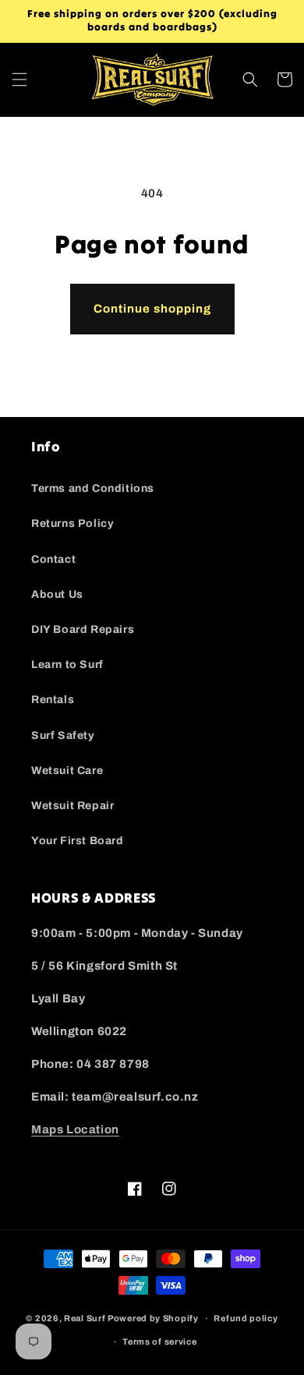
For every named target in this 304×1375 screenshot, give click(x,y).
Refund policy (245, 1318)
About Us (57, 594)
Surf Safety (63, 735)
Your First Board (77, 841)
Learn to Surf (67, 664)
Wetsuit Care (67, 770)
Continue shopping (152, 308)
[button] (19, 79)
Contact (53, 559)
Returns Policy (72, 523)
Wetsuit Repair (72, 805)
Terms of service (159, 1341)
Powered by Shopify (153, 1318)
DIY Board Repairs (82, 629)
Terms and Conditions (92, 488)
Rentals (52, 699)
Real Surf (84, 1318)
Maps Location (75, 1129)
